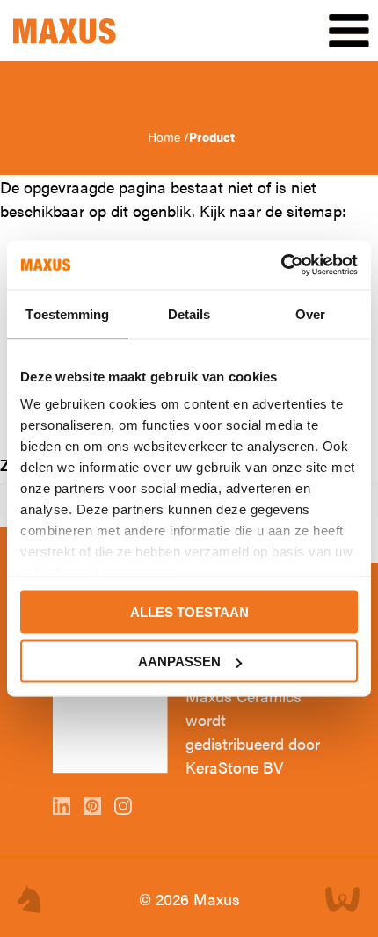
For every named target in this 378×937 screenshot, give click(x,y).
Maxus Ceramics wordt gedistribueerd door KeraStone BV (252, 731)
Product (212, 136)
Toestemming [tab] (67, 313)
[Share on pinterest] (94, 808)
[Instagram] (125, 808)
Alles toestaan (189, 611)
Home (166, 136)
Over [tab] (310, 313)
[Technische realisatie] (342, 898)
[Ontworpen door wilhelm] (29, 898)
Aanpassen (179, 661)
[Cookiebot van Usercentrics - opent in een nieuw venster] (281, 265)
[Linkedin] (64, 808)
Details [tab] (189, 313)
